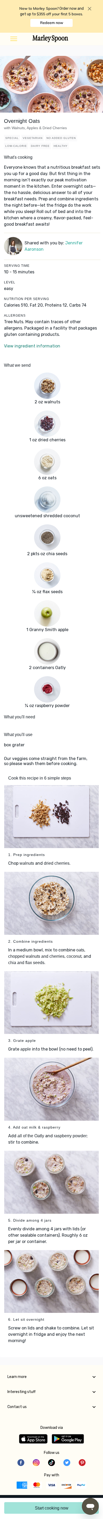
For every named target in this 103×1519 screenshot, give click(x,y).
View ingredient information (32, 346)
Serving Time (17, 266)
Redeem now (51, 22)
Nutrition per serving (26, 299)
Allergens (15, 315)
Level (9, 282)
